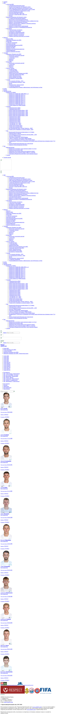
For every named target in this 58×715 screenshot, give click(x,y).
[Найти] (14, 391)
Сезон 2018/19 (6, 366)
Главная (5, 1)
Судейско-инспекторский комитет (17, 18)
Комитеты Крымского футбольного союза (16, 17)
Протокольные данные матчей (16, 84)
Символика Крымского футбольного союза (19, 10)
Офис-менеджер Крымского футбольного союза (20, 8)
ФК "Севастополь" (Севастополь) (11, 373)
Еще (7, 130)
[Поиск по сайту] (1, 331)
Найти (4, 332)
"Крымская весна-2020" (15, 119)
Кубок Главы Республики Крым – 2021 (18, 111)
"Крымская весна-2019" (15, 120)
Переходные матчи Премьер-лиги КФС (18, 73)
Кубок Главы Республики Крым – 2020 (18, 112)
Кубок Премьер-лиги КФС (15, 77)
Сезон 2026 (6, 356)
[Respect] (13, 693)
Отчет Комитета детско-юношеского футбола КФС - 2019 (23, 134)
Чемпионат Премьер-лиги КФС (13, 40)
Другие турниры (10, 68)
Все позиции (6, 383)
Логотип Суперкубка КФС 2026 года (18, 14)
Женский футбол (10, 147)
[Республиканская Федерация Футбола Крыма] (27, 693)
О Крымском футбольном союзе (17, 5)
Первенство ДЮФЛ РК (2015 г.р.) (17, 101)
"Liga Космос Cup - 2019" (15, 124)
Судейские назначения (11, 42)
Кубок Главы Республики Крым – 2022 (18, 110)
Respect (11, 15)
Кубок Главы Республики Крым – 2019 (18, 114)
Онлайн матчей (13, 69)
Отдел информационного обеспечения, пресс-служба (22, 9)
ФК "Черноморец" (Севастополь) (11, 381)
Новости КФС (9, 38)
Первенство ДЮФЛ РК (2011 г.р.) (17, 96)
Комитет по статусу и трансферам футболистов (20, 27)
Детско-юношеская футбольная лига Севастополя (21, 143)
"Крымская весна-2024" (15, 107)
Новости (5, 37)
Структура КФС (10, 4)
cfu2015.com (4, 346)
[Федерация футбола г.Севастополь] (31, 693)
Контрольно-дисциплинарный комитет (18, 19)
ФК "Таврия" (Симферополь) (10, 380)
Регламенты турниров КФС (15, 78)
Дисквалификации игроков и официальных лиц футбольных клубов (25, 87)
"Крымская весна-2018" (15, 121)
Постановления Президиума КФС (14, 45)
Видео (10, 83)
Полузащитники (7, 387)
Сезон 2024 (6, 358)
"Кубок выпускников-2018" (15, 127)
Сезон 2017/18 (6, 367)
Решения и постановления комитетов (15, 49)
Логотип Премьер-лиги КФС (16, 12)
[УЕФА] (37, 693)
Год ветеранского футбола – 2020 (17, 82)
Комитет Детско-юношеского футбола (18, 22)
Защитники (6, 386)
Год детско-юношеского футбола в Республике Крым (22, 139)
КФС (4, 3)
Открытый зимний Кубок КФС (16, 74)
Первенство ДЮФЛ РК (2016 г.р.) (17, 102)
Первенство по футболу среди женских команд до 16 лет (22, 148)
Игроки (5, 89)
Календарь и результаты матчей (16, 55)
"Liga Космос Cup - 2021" (15, 123)
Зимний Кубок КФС (14, 72)
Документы (9, 28)
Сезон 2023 (6, 359)
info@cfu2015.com (8, 702)
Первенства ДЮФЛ (11, 92)
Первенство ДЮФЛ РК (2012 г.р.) (17, 97)
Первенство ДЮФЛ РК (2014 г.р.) (17, 100)
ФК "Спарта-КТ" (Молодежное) (11, 378)
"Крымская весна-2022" (15, 116)
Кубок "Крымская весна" (15, 75)
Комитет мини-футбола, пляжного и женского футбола (22, 23)
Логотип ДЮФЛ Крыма (15, 135)
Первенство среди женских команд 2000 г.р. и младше (22, 152)
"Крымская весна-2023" (15, 109)
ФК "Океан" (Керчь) (8, 377)
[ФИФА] (45, 693)
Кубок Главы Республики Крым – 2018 (18, 115)
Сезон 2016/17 (6, 368)
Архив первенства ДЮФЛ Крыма (17, 105)
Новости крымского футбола (13, 51)
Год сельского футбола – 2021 (16, 81)
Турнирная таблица (13, 56)
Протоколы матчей (10, 44)
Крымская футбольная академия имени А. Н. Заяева (21, 132)
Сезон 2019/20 (6, 364)
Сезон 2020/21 (6, 363)
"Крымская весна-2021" (15, 118)
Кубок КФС (9, 41)
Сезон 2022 (6, 361)
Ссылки (8, 79)
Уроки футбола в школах (15, 133)
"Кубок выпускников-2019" (15, 125)
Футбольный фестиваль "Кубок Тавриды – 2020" (21, 128)
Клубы (5, 88)
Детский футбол (7, 91)
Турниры (5, 52)
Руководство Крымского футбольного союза (19, 6)
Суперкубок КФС (13, 70)
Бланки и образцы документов (16, 35)
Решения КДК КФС (11, 46)
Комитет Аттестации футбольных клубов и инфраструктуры (23, 21)
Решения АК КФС (10, 47)
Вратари (5, 385)
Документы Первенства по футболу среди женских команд (23, 153)
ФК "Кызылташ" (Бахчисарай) (10, 376)
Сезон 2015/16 (6, 370)
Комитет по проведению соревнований (18, 26)
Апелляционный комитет (15, 24)
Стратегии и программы (15, 31)
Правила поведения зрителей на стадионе (19, 36)
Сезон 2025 (6, 357)
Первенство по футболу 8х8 (16, 150)
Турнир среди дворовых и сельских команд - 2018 (21, 129)
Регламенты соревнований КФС (17, 32)
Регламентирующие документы (16, 33)
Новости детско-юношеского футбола (18, 144)
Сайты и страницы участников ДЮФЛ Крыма (20, 138)
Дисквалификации (10, 50)
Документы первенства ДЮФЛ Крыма (18, 137)
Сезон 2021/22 (6, 362)
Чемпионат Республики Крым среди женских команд (22, 151)
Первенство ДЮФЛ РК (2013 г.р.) (17, 98)
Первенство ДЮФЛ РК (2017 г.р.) (17, 104)
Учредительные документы (15, 29)
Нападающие (6, 388)
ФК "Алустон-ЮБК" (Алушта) (10, 375)
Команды (11, 59)
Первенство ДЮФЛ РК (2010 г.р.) (17, 95)
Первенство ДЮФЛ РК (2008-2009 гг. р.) (19, 93)
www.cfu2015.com (37, 707)
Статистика (12, 58)
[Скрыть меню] (1, 341)
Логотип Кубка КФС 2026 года (16, 13)
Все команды (6, 372)
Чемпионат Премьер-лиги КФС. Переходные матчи (15, 353)
